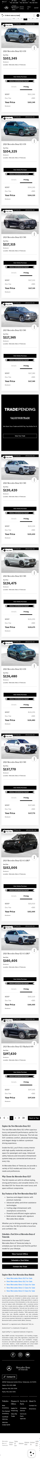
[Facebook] (13, 1355)
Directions (32, 1409)
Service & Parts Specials (23, 1416)
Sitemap (21, 1443)
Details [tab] (13, 87)
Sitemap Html (26, 1443)
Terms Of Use (16, 1443)
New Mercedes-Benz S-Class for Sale (21, 1284)
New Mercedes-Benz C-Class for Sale (21, 1288)
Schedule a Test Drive (20, 1260)
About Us (32, 1401)
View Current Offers (20, 1254)
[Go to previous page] (4, 1118)
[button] (8, 25)
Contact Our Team (20, 1266)
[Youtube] (27, 1355)
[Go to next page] (19, 1118)
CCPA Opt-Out (37, 1443)
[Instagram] (20, 1355)
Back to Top (34, 1118)
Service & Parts (23, 1402)
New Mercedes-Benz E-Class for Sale (21, 1291)
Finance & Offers (15, 1402)
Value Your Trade (20, 436)
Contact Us (10, 1377)
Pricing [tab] (26, 87)
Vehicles (5, 1401)
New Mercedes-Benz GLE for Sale (19, 1278)
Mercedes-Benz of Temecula (5, 1443)
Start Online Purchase (20, 77)
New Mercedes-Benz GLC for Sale (19, 1281)
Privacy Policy (11, 1443)
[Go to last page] (23, 1118)
